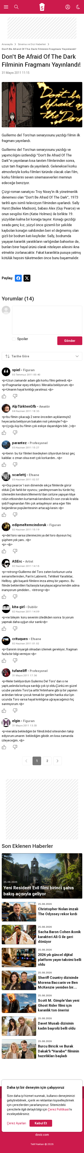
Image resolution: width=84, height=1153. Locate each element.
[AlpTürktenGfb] (6, 408)
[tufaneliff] (6, 672)
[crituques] (6, 640)
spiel (16, 370)
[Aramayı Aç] (16, 7)
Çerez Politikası (58, 1109)
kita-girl (18, 607)
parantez (19, 443)
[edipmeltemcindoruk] (6, 526)
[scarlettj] (6, 476)
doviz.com (42, 1134)
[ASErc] (6, 563)
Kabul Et (41, 1123)
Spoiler (22, 339)
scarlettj (19, 475)
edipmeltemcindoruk (29, 525)
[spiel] (6, 372)
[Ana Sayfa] (42, 7)
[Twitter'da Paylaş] (26, 278)
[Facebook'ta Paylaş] (18, 278)
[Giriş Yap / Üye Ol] (67, 7)
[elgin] (6, 722)
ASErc (17, 561)
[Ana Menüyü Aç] (6, 7)
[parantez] (6, 444)
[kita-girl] (6, 608)
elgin (16, 721)
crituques (20, 639)
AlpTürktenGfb (24, 406)
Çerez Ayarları (16, 1123)
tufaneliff (19, 671)
